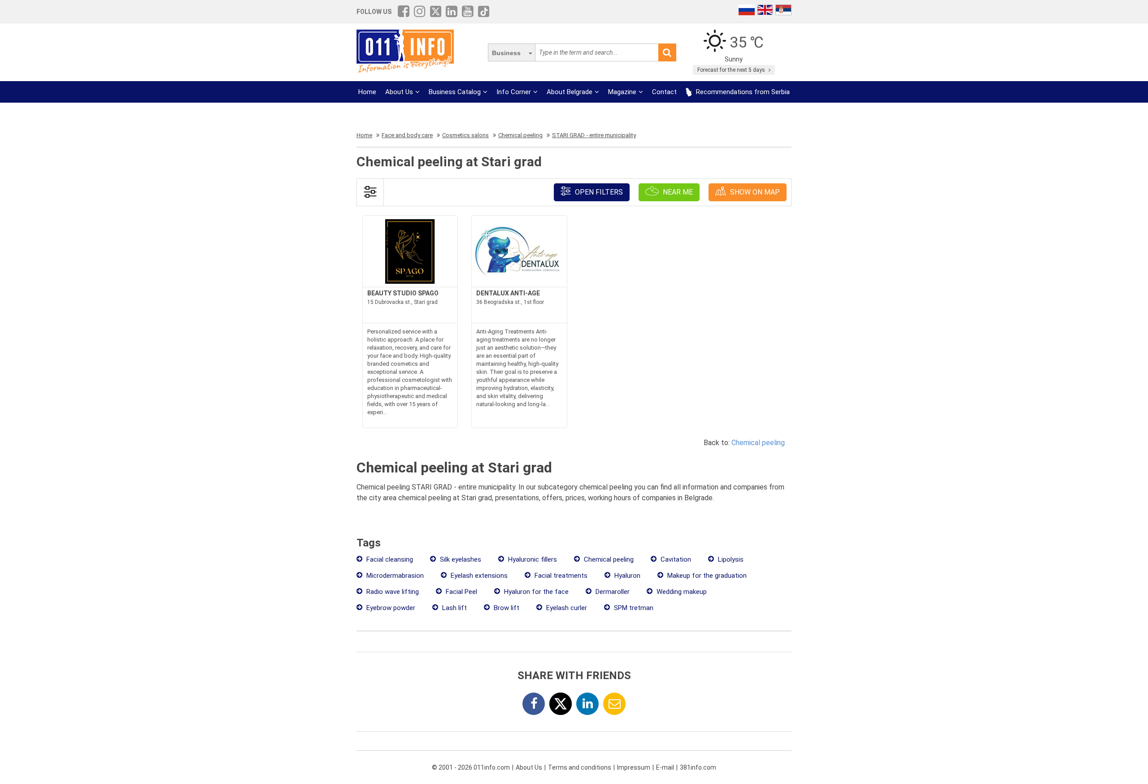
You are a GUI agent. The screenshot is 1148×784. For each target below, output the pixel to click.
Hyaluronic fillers (531, 559)
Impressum (633, 767)
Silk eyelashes (459, 559)
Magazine (622, 92)
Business (506, 52)
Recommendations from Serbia (742, 92)
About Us (399, 92)
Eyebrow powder (390, 608)
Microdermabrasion (394, 576)
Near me (677, 192)
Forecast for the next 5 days (731, 70)
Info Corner (513, 92)
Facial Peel (460, 592)
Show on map (754, 192)
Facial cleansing (389, 559)
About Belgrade (569, 92)
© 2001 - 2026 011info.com (471, 767)
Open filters (598, 192)
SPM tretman (632, 608)
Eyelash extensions (478, 576)
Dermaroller (612, 592)
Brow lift (505, 608)
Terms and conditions (579, 767)
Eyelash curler (565, 608)
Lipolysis (730, 559)
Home (367, 92)
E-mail (665, 767)
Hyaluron (626, 576)
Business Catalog (455, 92)
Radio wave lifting (392, 592)
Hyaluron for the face (535, 592)
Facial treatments (560, 576)
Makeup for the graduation (706, 576)
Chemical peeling (758, 442)
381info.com (698, 767)
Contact (664, 92)
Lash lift (453, 608)
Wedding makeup (681, 592)
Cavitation (675, 559)
